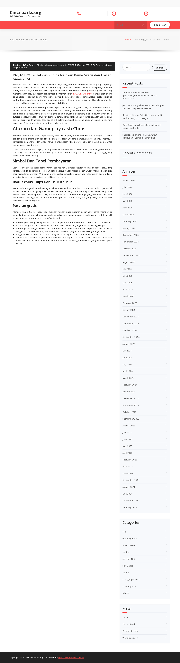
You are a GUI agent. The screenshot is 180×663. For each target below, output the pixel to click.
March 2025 (128, 296)
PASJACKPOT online (76, 65)
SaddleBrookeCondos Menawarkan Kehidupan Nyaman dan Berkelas (139, 136)
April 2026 (127, 207)
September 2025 (131, 255)
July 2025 (127, 269)
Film (124, 531)
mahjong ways (129, 538)
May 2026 (127, 200)
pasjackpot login (60, 65)
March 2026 (128, 214)
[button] (143, 25)
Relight (17, 65)
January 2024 (128, 391)
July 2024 (127, 350)
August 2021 (128, 487)
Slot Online (30, 65)
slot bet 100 (128, 559)
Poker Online (128, 545)
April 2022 (127, 466)
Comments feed (130, 631)
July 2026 (127, 187)
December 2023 (130, 398)
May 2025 (127, 282)
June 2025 (127, 275)
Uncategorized (129, 586)
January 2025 (128, 309)
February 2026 (129, 221)
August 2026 (128, 180)
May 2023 (127, 446)
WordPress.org (130, 637)
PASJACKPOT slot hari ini (96, 65)
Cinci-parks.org (25, 12)
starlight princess (131, 579)
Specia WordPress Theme (71, 657)
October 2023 (129, 412)
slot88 (125, 572)
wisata (125, 593)
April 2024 (127, 371)
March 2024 (128, 378)
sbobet (126, 552)
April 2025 (127, 289)
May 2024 (127, 364)
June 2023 (127, 439)
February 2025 (129, 303)
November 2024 (130, 323)
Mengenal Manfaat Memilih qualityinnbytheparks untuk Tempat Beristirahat (140, 95)
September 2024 (131, 337)
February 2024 (129, 384)
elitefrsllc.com (46, 65)
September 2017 (131, 500)
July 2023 (127, 432)
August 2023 (128, 425)
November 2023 (130, 405)
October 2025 (129, 248)
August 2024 (128, 343)
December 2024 (130, 316)
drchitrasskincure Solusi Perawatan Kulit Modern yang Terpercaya (142, 116)
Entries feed (128, 624)
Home (128, 39)
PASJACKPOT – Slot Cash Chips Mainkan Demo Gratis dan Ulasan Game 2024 (62, 77)
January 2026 (128, 228)
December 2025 (130, 234)
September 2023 (131, 418)
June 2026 (127, 194)
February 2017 (129, 507)
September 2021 (131, 480)
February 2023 (129, 459)
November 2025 (130, 241)
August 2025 (128, 262)
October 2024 (129, 330)
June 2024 (127, 357)
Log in (125, 617)
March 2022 (128, 473)
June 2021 (127, 493)
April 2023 (127, 452)
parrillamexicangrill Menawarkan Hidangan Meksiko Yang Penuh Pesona (143, 107)
